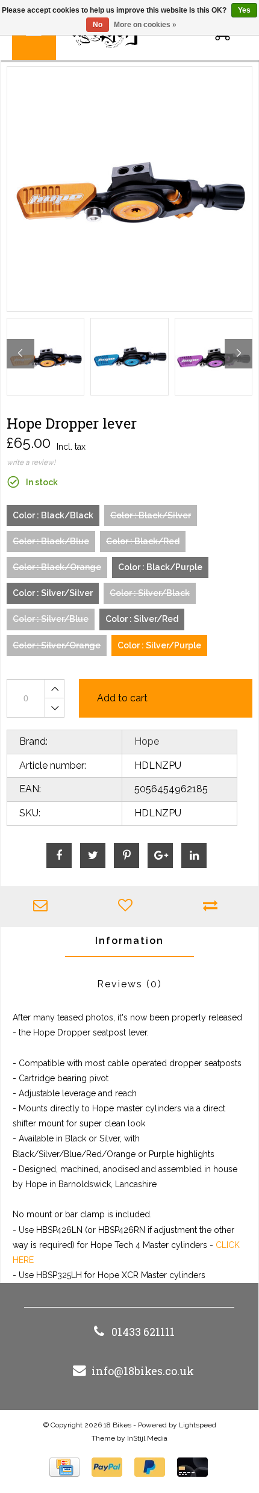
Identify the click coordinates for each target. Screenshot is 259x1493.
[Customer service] (43, 906)
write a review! (31, 462)
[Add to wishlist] (128, 906)
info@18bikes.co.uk (143, 1371)
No (97, 24)
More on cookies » (145, 24)
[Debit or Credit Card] (192, 1467)
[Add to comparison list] (212, 906)
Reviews (129, 984)
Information (129, 940)
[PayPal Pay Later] (149, 1467)
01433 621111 (143, 1331)
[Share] (59, 855)
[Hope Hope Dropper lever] (129, 189)
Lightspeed (197, 1425)
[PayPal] (107, 1467)
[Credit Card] (64, 1467)
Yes (244, 10)
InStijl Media (147, 1438)
